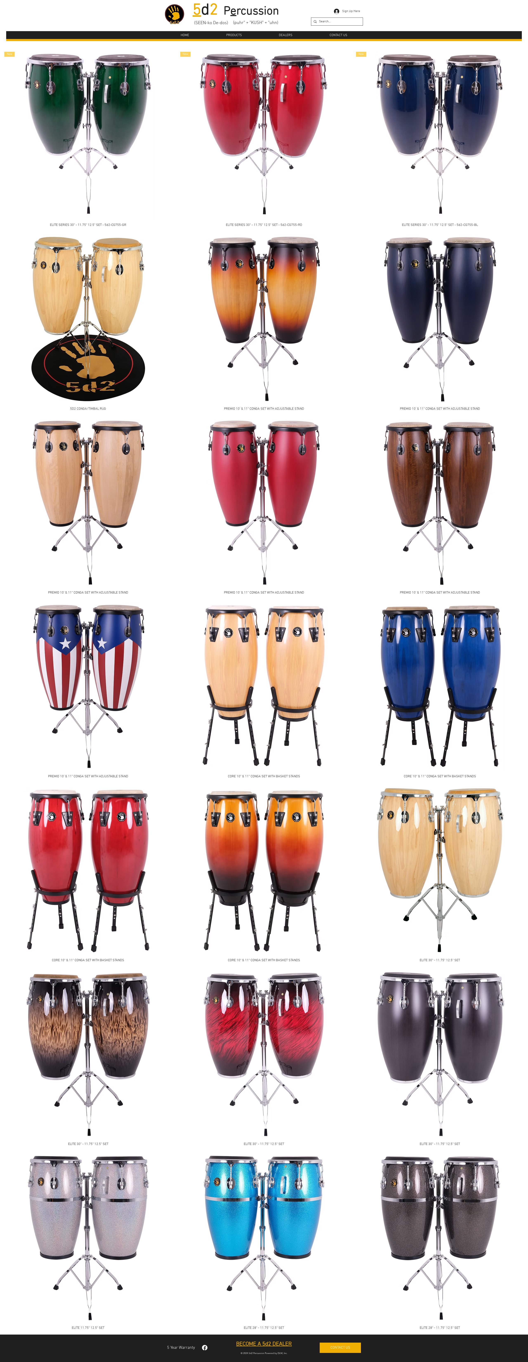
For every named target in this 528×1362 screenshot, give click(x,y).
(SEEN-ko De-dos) (211, 23)
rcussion (257, 12)
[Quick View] (88, 319)
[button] (234, 35)
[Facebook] (204, 1347)
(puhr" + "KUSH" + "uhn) (255, 23)
